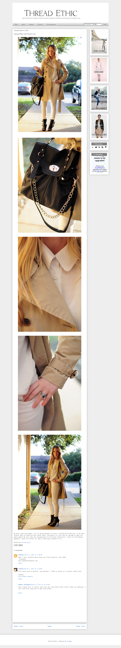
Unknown (21, 555)
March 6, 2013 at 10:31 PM (40, 584)
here (59, 539)
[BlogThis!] (16, 545)
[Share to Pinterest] (22, 545)
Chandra (21, 569)
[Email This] (15, 545)
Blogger (69, 641)
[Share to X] (18, 545)
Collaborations (51, 24)
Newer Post (18, 626)
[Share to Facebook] (20, 545)
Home (16, 24)
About (23, 24)
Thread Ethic (26, 542)
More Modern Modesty (25, 576)
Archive (31, 24)
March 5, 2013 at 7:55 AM (33, 555)
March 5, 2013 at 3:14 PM (33, 569)
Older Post (80, 626)
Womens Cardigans (24, 584)
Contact (40, 24)
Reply (20, 563)
